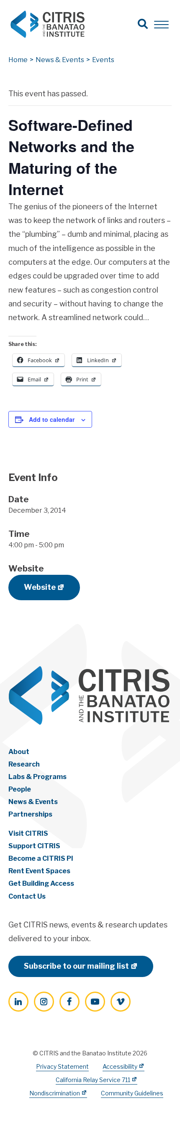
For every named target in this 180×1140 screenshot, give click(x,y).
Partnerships (30, 814)
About (18, 752)
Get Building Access (41, 883)
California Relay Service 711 (93, 1079)
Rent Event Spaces (39, 871)
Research (24, 764)
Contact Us (27, 896)
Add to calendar (52, 419)
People (19, 789)
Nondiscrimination (54, 1093)
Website (40, 587)
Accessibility (120, 1066)
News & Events (33, 802)
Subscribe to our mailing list (76, 966)
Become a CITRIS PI (40, 858)
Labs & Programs (37, 777)
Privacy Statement (62, 1066)
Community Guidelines (132, 1093)
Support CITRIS (34, 846)
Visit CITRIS (28, 833)
